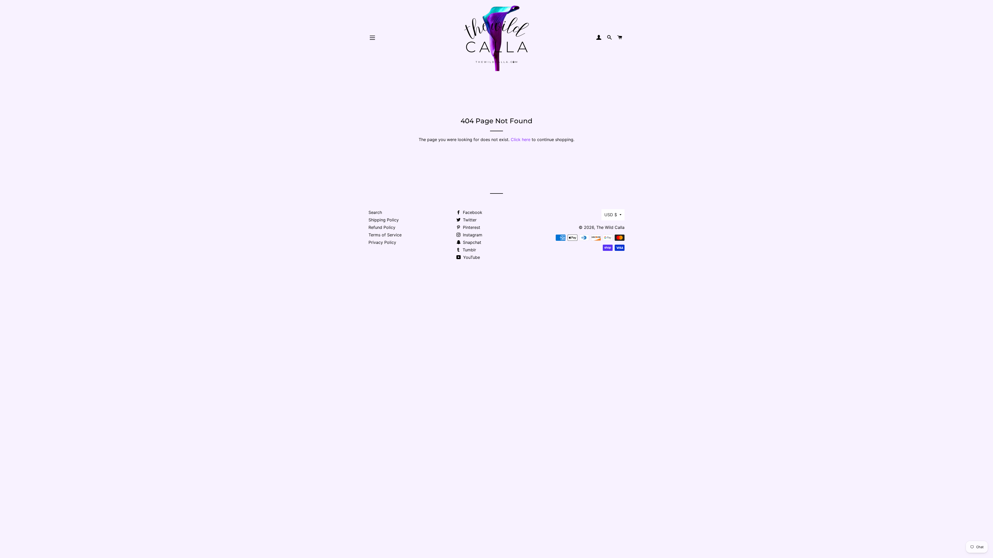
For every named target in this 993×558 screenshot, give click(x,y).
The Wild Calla (610, 227)
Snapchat (471, 242)
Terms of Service (385, 234)
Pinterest (471, 227)
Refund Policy (381, 227)
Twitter (469, 219)
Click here (520, 139)
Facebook (472, 212)
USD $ (610, 214)
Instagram (472, 234)
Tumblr (468, 249)
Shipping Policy (383, 219)
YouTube (471, 257)
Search (375, 212)
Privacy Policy (382, 242)
